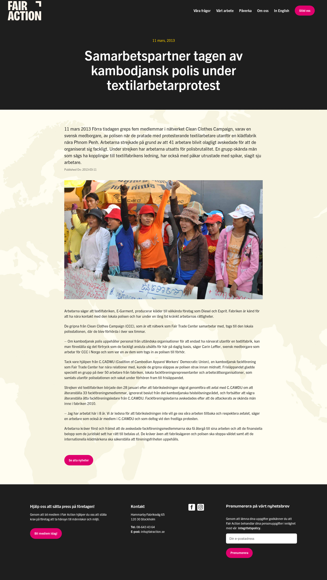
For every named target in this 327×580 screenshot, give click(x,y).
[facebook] (191, 507)
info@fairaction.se (153, 531)
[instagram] (200, 507)
